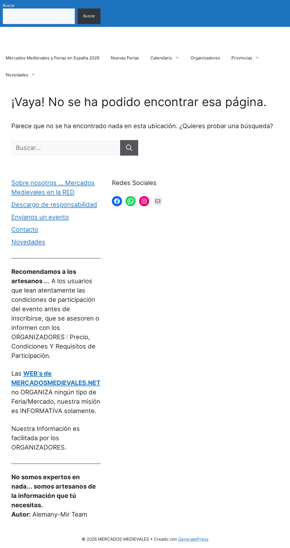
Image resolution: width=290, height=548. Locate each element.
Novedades (17, 75)
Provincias (241, 58)
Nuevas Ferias (125, 58)
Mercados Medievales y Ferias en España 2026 (52, 58)
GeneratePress (193, 539)
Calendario (161, 58)
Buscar (9, 5)
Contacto (24, 229)
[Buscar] (129, 148)
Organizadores (205, 58)
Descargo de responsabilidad (54, 204)
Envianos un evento (40, 217)
